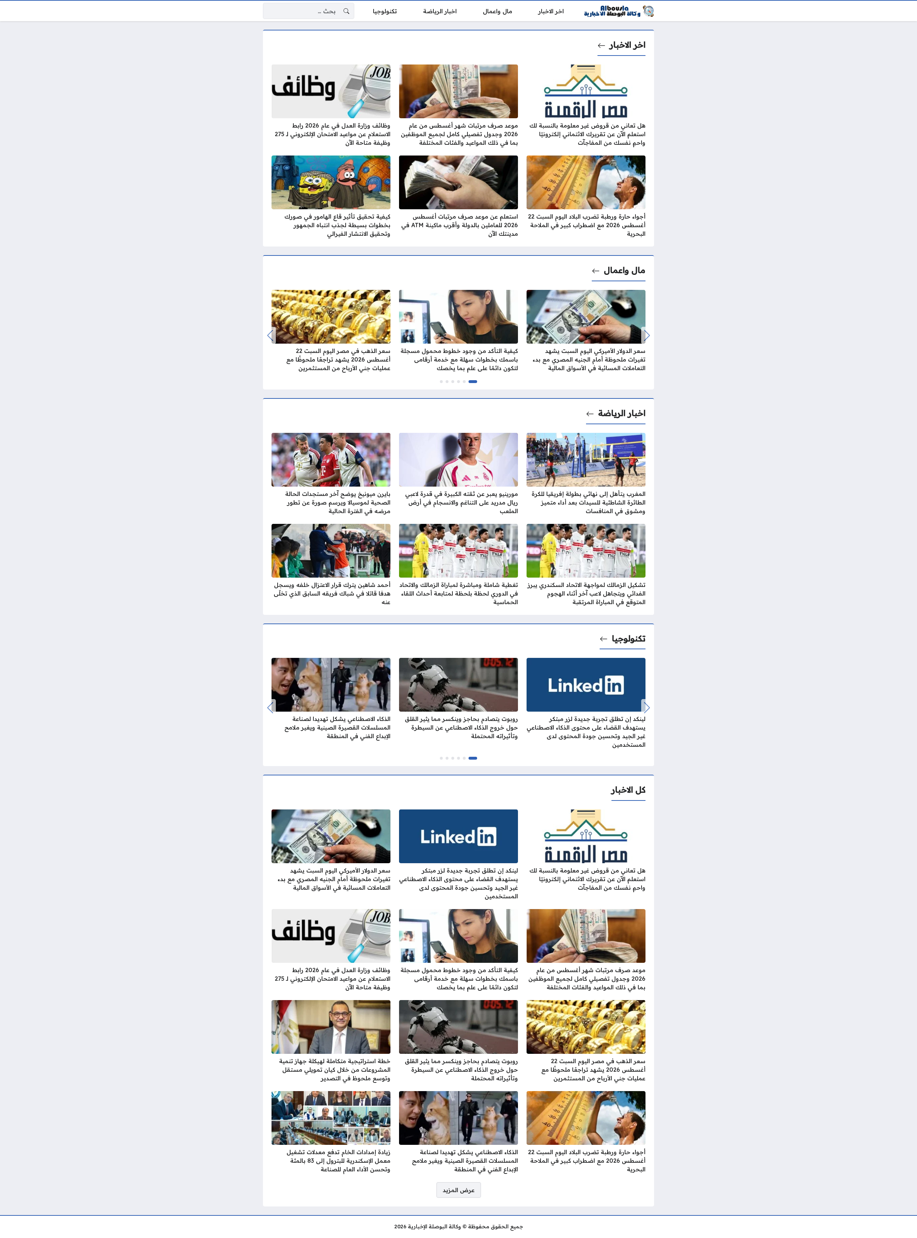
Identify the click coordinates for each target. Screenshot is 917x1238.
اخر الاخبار (627, 45)
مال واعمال (624, 270)
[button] (473, 381)
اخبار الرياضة (621, 413)
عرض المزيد (459, 1190)
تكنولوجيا (628, 639)
